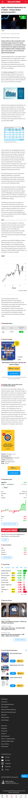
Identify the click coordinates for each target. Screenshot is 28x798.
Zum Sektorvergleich (7, 557)
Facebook (7, 766)
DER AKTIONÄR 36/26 (16, 653)
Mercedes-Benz (4, 582)
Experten (3, 733)
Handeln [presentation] (24, 776)
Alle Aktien (4, 725)
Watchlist (6, 487)
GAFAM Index (19, 534)
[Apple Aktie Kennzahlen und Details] (14, 507)
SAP (2, 592)
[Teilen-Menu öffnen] (21, 796)
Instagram (8, 763)
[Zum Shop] (7, 796)
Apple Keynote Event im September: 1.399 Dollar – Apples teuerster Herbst (12, 635)
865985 (3, 484)
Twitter (7, 769)
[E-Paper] (12, 796)
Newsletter (4, 731)
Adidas (2, 587)
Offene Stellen (5, 717)
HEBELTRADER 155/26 (16, 677)
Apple (3, 30)
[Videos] (2, 796)
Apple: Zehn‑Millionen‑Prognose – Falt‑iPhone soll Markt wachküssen (13, 622)
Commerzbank (4, 580)
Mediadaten (4, 699)
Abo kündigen (5, 720)
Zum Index (5, 539)
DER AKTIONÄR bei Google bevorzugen (10, 37)
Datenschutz (4, 707)
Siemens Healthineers (6, 585)
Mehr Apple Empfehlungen (20, 639)
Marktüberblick (5, 736)
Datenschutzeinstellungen (8, 712)
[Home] (16, 796)
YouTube (7, 760)
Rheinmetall (4, 578)
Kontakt (7, 757)
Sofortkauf (17, 368)
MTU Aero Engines (5, 575)
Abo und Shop (5, 744)
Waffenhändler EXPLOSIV (17, 665)
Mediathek (4, 728)
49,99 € (13, 673)
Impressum (4, 701)
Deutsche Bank (4, 573)
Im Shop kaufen (14, 373)
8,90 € (13, 661)
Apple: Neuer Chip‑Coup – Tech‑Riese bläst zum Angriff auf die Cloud (13, 628)
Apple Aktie (3, 482)
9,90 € (13, 685)
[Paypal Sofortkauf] (14, 468)
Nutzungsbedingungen (7, 704)
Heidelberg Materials (6, 571)
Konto (14, 378)
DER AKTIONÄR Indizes (7, 741)
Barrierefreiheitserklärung (8, 709)
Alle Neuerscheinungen (23, 650)
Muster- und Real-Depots (8, 738)
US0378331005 (10, 484)
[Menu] (26, 2)
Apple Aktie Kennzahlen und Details (9, 524)
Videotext (4, 714)
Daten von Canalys (9, 72)
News (13, 573)
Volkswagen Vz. (4, 589)
